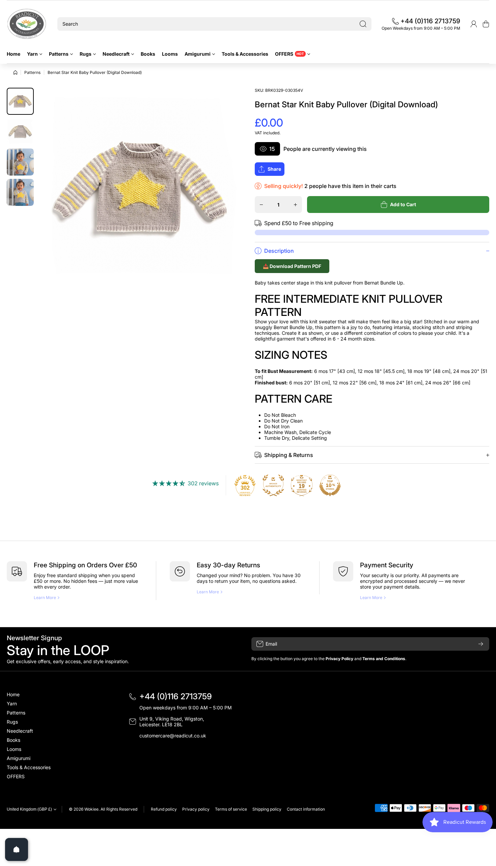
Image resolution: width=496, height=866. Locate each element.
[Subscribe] (480, 644)
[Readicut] (27, 24)
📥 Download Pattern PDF (292, 266)
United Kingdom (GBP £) (29, 809)
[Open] (16, 849)
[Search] (363, 24)
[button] (486, 24)
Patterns (32, 72)
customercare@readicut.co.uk (172, 735)
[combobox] (214, 24)
